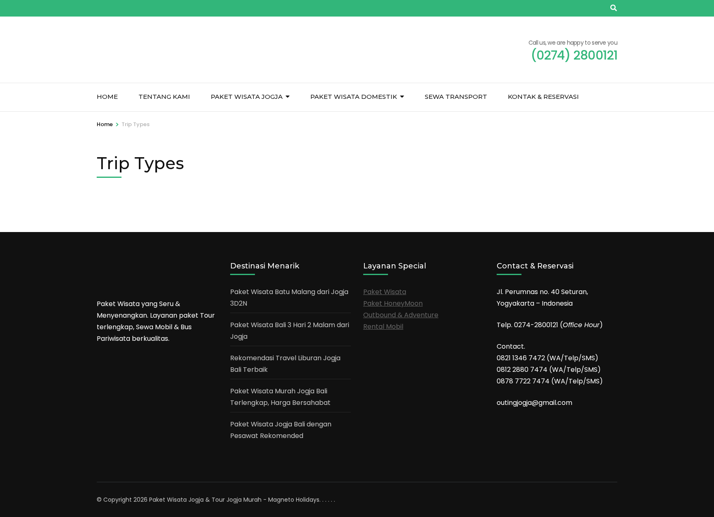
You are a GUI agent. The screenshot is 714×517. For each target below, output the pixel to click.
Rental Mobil (383, 326)
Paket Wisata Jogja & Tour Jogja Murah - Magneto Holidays (234, 499)
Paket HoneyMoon (393, 303)
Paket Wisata (384, 292)
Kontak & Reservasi (543, 97)
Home (107, 97)
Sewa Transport (456, 97)
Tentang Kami (164, 97)
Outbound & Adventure (400, 315)
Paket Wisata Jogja (247, 97)
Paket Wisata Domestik (353, 97)
